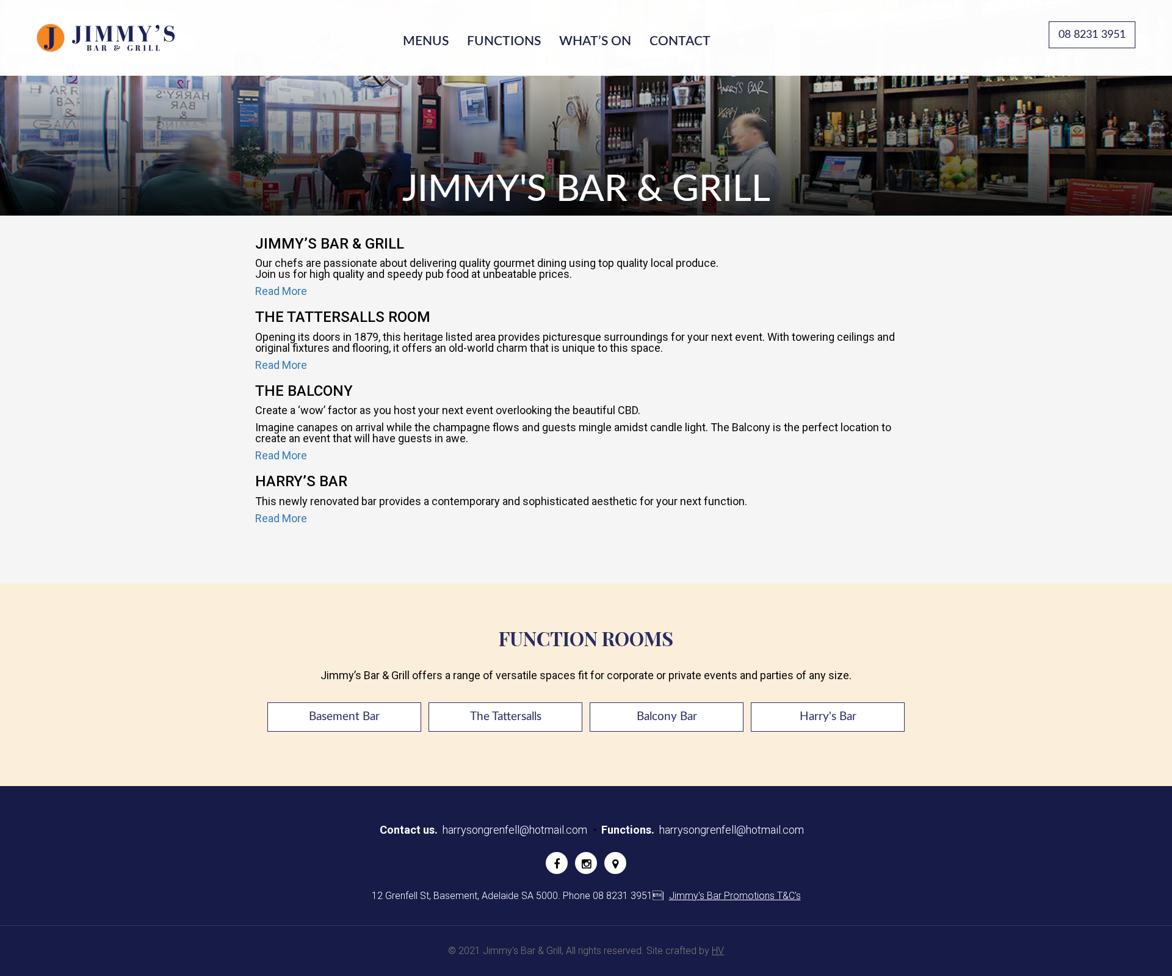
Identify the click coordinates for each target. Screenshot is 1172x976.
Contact (680, 41)
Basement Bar (344, 717)
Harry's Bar (828, 717)
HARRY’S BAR (301, 481)
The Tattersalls (505, 717)
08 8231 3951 (1092, 34)
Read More (281, 291)
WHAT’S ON (595, 41)
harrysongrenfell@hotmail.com (515, 829)
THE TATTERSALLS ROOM (342, 317)
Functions (504, 41)
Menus (426, 41)
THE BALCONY (304, 390)
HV (718, 950)
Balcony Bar (667, 717)
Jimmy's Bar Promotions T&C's (735, 895)
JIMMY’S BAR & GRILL (329, 243)
